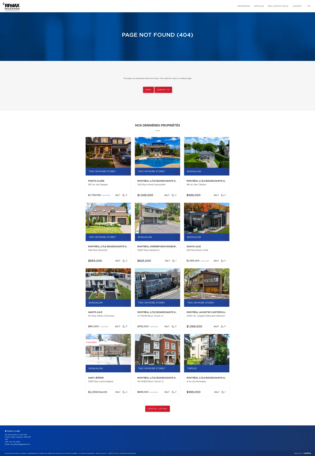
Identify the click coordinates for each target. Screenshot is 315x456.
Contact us (163, 90)
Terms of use (113, 453)
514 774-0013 (14, 442)
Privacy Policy (101, 453)
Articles (259, 6)
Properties (243, 6)
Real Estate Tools (278, 6)
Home (148, 90)
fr (308, 6)
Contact (297, 6)
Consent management (127, 453)
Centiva (307, 453)
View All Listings (157, 409)
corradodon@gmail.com (20, 444)
